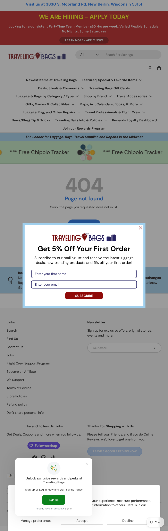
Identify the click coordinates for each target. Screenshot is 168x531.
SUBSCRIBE (84, 296)
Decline (128, 520)
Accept (81, 520)
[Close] (140, 228)
